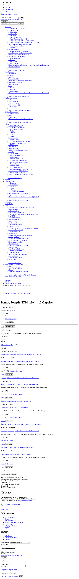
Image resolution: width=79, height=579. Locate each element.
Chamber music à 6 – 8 (15, 157)
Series (6, 205)
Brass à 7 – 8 (12, 89)
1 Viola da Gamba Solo (15, 159)
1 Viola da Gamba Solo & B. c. (18, 160)
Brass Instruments (10, 72)
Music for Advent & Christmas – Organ (20, 119)
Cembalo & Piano (13, 113)
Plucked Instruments (11, 98)
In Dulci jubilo (12, 233)
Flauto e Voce (12, 221)
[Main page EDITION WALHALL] (9, 14)
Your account (9, 9)
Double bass (12, 146)
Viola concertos (13, 138)
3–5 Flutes (11, 47)
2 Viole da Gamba (14, 164)
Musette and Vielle (14, 67)
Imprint (7, 527)
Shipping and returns (11, 526)
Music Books (9, 204)
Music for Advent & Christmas (14, 264)
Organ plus (11, 117)
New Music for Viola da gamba (18, 245)
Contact (7, 519)
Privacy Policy (9, 524)
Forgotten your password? (9, 570)
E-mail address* (6, 564)
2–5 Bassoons (12, 61)
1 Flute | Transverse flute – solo (17, 39)
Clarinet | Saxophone (14, 58)
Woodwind (8, 27)
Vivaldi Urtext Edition (15, 257)
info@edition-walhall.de (25, 500)
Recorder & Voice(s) (14, 37)
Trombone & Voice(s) (15, 82)
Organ (10, 115)
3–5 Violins (12, 133)
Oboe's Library (13, 247)
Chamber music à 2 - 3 (15, 153)
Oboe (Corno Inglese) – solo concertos (20, 53)
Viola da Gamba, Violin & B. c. (18, 171)
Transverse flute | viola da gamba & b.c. (20, 44)
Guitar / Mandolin (13, 103)
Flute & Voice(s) (13, 49)
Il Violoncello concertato (15, 230)
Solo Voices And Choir (15, 268)
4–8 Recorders (12, 34)
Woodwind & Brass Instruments (18, 271)
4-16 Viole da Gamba (15, 167)
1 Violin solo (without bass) (16, 127)
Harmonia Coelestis (14, 226)
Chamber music (13, 63)
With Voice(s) (12, 106)
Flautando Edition (13, 219)
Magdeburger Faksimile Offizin (18, 238)
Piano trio (11, 152)
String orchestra (13, 148)
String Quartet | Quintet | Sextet (17, 150)
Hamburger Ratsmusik (15, 224)
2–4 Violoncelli (13, 145)
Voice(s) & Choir (10, 181)
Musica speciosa (13, 244)
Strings (7, 124)
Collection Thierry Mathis (16, 212)
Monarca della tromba (15, 242)
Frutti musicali (12, 223)
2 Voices (11, 188)
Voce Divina (12, 259)
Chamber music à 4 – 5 (15, 155)
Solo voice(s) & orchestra (16, 192)
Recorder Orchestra (14, 35)
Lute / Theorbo (13, 101)
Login (6, 11)
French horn (12, 74)
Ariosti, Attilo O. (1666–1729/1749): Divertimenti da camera (19, 384)
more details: (16, 70)
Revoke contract (10, 517)
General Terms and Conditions (14, 522)
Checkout (8, 7)
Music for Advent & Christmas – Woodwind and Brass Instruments (28, 65)
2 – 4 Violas (12, 136)
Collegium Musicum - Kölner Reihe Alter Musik (23, 214)
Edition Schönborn (14, 218)
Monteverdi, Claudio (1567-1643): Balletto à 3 (15, 407)
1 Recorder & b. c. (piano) (16, 28)
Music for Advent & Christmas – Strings (20, 174)
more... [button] (3, 374)
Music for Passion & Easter (13, 277)
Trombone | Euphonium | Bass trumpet (20, 80)
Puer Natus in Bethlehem (16, 249)
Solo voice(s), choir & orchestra (18, 193)
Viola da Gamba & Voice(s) (16, 172)
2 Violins (11, 131)
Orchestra (8, 179)
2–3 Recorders (12, 32)
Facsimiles (8, 202)
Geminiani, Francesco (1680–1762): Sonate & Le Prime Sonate (20, 431)
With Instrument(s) (14, 105)
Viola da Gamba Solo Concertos (18, 162)
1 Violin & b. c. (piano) (15, 126)
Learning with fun (13, 237)
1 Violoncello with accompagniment (19, 141)
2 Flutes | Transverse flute (16, 46)
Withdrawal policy (10, 521)
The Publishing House (11, 537)
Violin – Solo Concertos (15, 129)
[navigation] (4, 554)
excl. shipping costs (10, 319)
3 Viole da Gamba (14, 165)
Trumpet (11, 77)
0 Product (4, 19)
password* (4, 566)
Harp (10, 100)
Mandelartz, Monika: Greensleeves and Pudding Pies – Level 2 (20, 361)
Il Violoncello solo (14, 231)
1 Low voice (12, 186)
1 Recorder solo (13, 30)
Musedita (12, 310)
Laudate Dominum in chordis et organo (20, 235)
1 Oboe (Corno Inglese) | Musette (18, 51)
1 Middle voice (13, 185)
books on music (13, 209)
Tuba (10, 86)
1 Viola (10, 134)
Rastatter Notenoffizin (15, 251)
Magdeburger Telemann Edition (18, 240)
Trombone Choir (13, 84)
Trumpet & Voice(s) (14, 79)
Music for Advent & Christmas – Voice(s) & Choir (23, 197)
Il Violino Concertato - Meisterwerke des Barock (23, 228)
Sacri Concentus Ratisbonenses (17, 254)
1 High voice (12, 183)
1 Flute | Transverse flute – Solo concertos (21, 41)
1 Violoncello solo (14, 139)
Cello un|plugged (13, 211)
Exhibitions (8, 536)
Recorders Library (14, 252)
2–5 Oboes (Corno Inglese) (16, 56)
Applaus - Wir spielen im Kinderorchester (21, 207)
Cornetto (11, 75)
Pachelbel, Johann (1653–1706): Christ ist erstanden (16, 454)
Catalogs (7, 539)
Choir (10, 195)
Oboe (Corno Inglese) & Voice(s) (18, 54)
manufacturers (5, 542)
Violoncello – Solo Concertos (17, 143)
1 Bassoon (11, 60)
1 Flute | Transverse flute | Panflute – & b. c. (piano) (24, 42)
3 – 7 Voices (12, 190)
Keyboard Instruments (11, 112)
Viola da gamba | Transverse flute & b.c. (20, 169)
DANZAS (11, 216)
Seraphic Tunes (13, 256)
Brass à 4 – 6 (12, 87)
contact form (4, 509)
